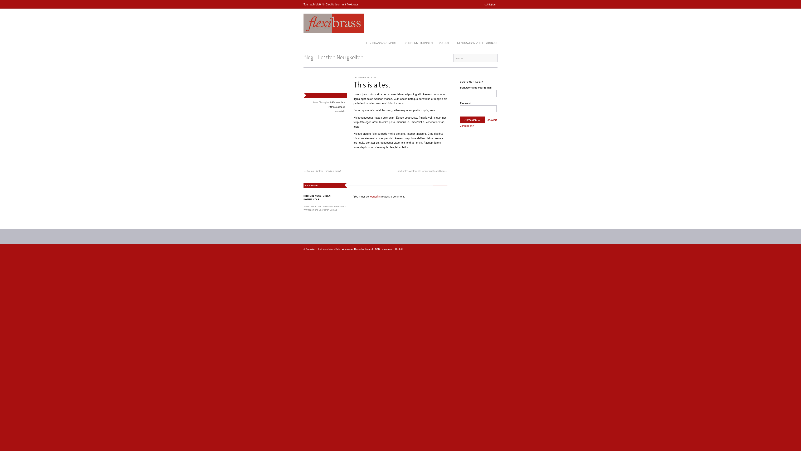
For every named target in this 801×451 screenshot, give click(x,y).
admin (342, 111)
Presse (444, 43)
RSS (449, 57)
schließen (490, 4)
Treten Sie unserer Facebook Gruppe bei (443, 57)
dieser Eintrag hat (328, 102)
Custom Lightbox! (315, 170)
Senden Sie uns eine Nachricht (484, 248)
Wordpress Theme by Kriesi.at (357, 249)
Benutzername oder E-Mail (475, 87)
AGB (377, 249)
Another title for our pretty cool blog (427, 170)
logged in (375, 196)
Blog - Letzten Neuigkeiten (333, 57)
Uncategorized (337, 106)
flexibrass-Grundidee (382, 43)
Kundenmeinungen (419, 43)
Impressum (387, 249)
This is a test (372, 84)
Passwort (465, 103)
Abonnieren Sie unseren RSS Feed (494, 248)
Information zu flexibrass (476, 43)
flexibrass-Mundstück (329, 249)
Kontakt (399, 249)
